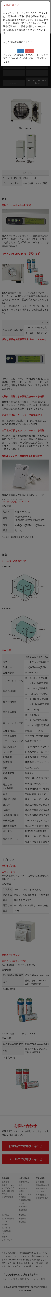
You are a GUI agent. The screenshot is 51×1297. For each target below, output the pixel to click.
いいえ (29, 51)
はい (20, 51)
